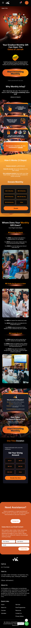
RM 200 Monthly (21, 196)
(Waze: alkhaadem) (7, 580)
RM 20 (9, 460)
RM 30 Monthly (9, 191)
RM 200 (10, 466)
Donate (16, 208)
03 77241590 (5, 567)
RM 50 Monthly (22, 191)
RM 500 (20, 466)
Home (3, 8)
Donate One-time (15, 478)
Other (21, 202)
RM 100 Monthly (9, 196)
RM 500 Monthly (9, 202)
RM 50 (20, 460)
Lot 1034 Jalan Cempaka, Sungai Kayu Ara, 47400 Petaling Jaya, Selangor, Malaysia (15, 575)
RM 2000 (9, 472)
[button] (3, 3)
